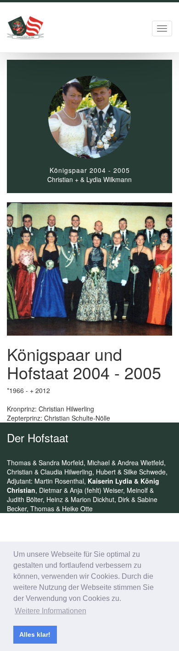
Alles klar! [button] (34, 634)
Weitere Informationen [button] (50, 611)
